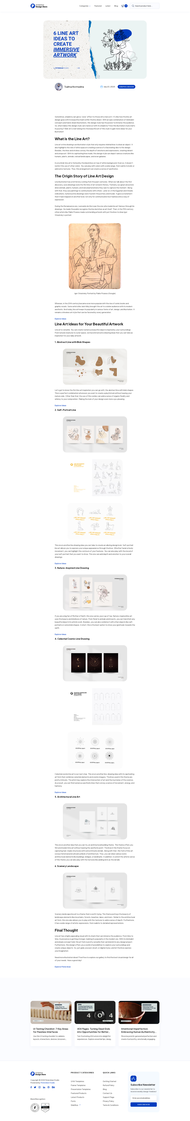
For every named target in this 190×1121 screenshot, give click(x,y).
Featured (98, 6)
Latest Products (77, 1097)
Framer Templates (78, 1085)
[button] (84, 6)
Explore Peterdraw (63, 967)
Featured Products (78, 1093)
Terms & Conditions (111, 1105)
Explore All (148, 999)
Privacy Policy (108, 1101)
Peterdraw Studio (48, 1083)
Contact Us (107, 1093)
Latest (107, 6)
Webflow (74, 1105)
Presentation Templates (81, 1089)
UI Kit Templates (77, 1081)
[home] (39, 6)
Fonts (73, 1101)
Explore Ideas (60, 319)
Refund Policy (108, 1085)
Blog (116, 6)
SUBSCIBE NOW (143, 1104)
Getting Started (109, 1081)
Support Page (108, 1097)
